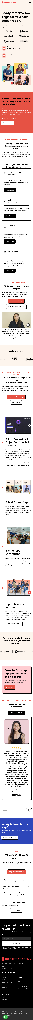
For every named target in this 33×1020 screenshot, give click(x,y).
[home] (9, 2)
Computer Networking (23, 986)
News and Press (6, 984)
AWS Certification (22, 984)
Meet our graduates (13, 624)
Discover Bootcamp (16, 301)
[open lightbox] (16, 320)
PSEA (3, 1002)
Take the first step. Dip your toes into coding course (16, 673)
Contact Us (4, 987)
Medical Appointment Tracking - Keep (18, 465)
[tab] (16, 872)
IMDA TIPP (4, 999)
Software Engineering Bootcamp (23, 980)
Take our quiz (7, 123)
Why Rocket (4, 979)
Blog (3, 997)
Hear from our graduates (16, 306)
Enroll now (9, 687)
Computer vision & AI (23, 989)
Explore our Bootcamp (16, 397)
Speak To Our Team (9, 837)
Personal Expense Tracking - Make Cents (19, 462)
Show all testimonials (16, 712)
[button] (29, 2)
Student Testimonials (7, 982)
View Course (10, 190)
